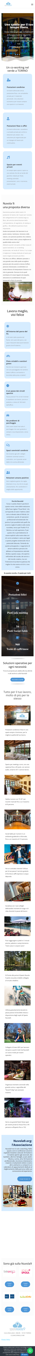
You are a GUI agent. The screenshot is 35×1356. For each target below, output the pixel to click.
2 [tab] (17, 54)
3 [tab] (19, 54)
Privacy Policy (5, 1339)
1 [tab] (15, 54)
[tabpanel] (17, 37)
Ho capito (24, 1354)
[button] (32, 4)
